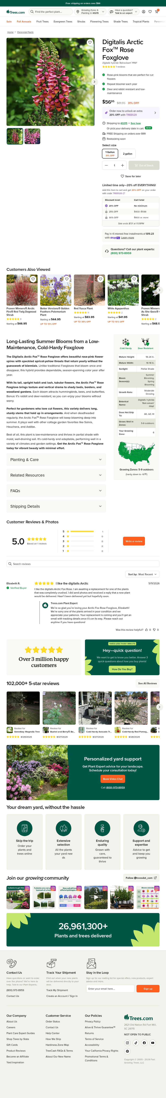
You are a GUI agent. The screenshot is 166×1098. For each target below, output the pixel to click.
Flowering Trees (99, 21)
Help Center (52, 1033)
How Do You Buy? (122, 669)
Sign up (148, 988)
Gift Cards (12, 1044)
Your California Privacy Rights (101, 1050)
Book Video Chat (113, 778)
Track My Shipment (57, 990)
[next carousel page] (159, 290)
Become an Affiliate (17, 1056)
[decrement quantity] (106, 165)
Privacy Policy (93, 1021)
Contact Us (12, 995)
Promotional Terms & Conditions (96, 1058)
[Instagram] (127, 1043)
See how (136, 123)
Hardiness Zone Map (57, 1044)
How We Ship (53, 1038)
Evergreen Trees (63, 21)
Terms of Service (94, 1038)
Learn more (127, 237)
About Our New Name (58, 1056)
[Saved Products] (150, 12)
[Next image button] (94, 82)
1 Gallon (110, 154)
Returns (89, 1033)
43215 (123, 123)
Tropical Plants (141, 21)
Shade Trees (121, 21)
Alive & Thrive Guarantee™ (100, 1027)
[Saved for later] (90, 42)
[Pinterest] (127, 1051)
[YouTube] (152, 1043)
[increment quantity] (122, 165)
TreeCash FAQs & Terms (59, 1050)
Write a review (134, 541)
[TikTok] (136, 1043)
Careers (10, 1027)
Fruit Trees (42, 21)
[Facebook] (144, 1043)
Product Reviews (15, 1050)
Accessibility (92, 1044)
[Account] (144, 12)
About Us (11, 1021)
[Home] (15, 11)
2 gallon (127, 153)
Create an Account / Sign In (62, 995)
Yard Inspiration (15, 1062)
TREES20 (117, 193)
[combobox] (142, 574)
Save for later (133, 176)
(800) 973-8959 (121, 253)
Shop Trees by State (17, 1038)
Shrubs (81, 21)
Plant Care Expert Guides (20, 1033)
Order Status (53, 1021)
